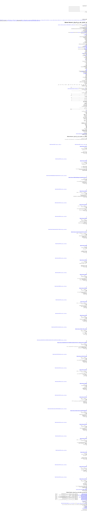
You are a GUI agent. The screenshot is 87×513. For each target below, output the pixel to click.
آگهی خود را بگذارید (84, 170)
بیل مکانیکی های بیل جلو (10, 20)
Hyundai (32, 20)
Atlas (22, 20)
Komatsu (35, 20)
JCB (33, 20)
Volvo (39, 20)
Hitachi (30, 20)
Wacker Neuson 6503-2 (83, 146)
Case (23, 20)
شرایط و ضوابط (85, 503)
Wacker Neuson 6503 (83, 301)
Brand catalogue (67, 503)
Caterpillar (25, 20)
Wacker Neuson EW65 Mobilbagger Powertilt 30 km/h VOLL (78, 177)
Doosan (28, 20)
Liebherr (37, 20)
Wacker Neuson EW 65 (83, 315)
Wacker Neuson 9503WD (84, 495)
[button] (43, 15)
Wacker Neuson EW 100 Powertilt (82, 356)
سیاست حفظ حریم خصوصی (80, 503)
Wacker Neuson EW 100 (83, 204)
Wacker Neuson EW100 (83, 218)
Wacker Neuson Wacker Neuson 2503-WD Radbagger (78, 410)
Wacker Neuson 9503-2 (83, 274)
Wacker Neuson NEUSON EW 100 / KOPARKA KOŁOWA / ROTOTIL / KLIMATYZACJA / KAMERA (72, 342)
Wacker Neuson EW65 (83, 160)
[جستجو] (74, 9)
